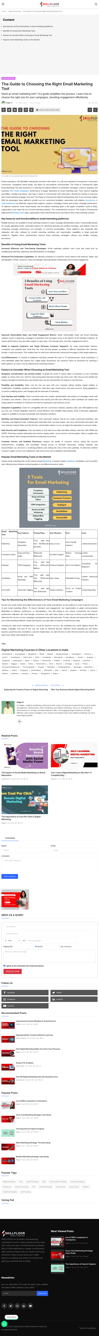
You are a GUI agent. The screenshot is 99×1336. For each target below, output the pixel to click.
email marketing (32, 1182)
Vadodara (51, 667)
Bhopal (50, 654)
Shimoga (68, 664)
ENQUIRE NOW (12, 971)
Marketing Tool (17, 213)
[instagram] (17, 1306)
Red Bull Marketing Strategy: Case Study (32, 1157)
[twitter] (9, 110)
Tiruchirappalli (29, 667)
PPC (33, 1187)
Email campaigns (21, 191)
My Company (66, 946)
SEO (20, 1182)
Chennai (87, 654)
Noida (22, 664)
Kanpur (36, 660)
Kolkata (57, 660)
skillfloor (86, 1187)
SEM (44, 1182)
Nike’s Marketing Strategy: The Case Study (33, 1143)
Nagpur (14, 664)
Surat (77, 664)
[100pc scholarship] (49, 899)
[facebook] (3, 110)
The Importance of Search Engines (30, 1129)
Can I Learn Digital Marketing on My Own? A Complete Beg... (71, 773)
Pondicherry (41, 664)
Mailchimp (47, 461)
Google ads (7, 1187)
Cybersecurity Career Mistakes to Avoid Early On (36, 1021)
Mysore (5, 664)
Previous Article (41, 685)
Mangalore (45, 673)
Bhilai (42, 654)
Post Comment (10, 876)
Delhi (37, 657)
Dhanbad (48, 670)
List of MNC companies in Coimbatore (31, 1101)
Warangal (77, 667)
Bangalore (32, 654)
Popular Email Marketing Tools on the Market (21, 40)
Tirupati (41, 667)
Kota (56, 670)
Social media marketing (58, 1182)
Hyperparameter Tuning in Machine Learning (34, 1035)
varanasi (24, 673)
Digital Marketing (14, 11)
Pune (51, 664)
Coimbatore (15, 657)
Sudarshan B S (6, 779)
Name (3, 846)
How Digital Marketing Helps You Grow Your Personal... (38, 1049)
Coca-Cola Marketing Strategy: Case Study (33, 1115)
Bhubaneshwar (62, 654)
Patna (30, 664)
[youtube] (30, 1306)
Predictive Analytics (10, 1192)
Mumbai (86, 660)
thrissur (35, 673)
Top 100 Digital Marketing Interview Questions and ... (37, 1077)
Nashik (5, 673)
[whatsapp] (20, 110)
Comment (5, 856)
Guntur (80, 657)
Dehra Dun (27, 657)
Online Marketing (45, 1187)
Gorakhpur (70, 657)
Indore (14, 670)
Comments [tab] (10, 838)
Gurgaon (90, 657)
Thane (85, 664)
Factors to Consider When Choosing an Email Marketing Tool (27, 35)
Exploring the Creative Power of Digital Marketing (26, 689)
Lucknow (66, 660)
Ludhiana (14, 673)
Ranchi (59, 664)
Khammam (46, 660)
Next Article (56, 685)
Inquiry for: (8, 946)
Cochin (5, 657)
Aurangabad (20, 654)
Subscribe (42, 1293)
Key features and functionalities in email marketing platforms (28, 26)
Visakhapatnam (64, 667)
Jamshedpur (36, 670)
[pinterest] (26, 110)
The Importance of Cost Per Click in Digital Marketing (21, 817)
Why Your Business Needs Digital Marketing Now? (73, 689)
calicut (92, 670)
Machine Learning (21, 1187)
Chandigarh (76, 654)
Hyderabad (17, 660)
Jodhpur (5, 670)
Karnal (64, 670)
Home (3, 11)
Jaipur (27, 660)
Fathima (18, 1024)
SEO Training (25, 1192)
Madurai (76, 660)
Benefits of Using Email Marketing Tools (19, 31)
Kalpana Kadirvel (21, 1038)
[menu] (3, 4)
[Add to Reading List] (95, 110)
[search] (96, 4)
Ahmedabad (7, 654)
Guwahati (6, 660)
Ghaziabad (58, 657)
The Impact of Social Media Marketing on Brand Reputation (23, 773)
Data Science (60, 1187)
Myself (39, 946)
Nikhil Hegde (20, 1066)
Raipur (55, 673)
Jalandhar (88, 667)
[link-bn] (49, 269)
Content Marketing (77, 1182)
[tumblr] (31, 110)
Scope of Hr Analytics (25, 1063)
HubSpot (70, 461)
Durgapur (24, 670)
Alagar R (20, 702)
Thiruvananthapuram (10, 667)
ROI (11, 191)
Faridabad (47, 657)
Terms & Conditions (87, 1328)
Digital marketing (9, 1182)
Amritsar (83, 670)
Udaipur (73, 670)
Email (53, 846)
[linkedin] (15, 110)
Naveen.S (54, 779)
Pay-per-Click (74, 1187)
